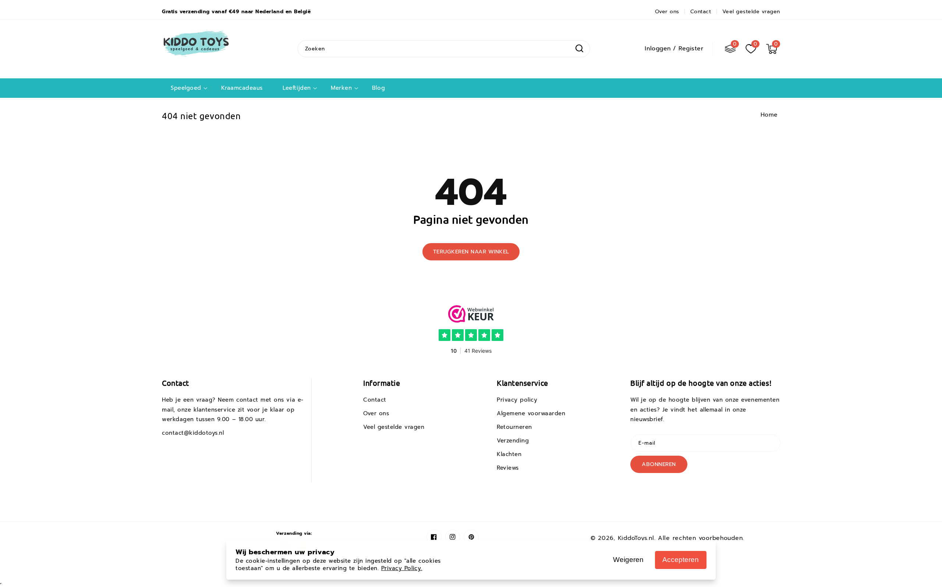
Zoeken (579, 48)
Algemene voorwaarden (531, 413)
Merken (341, 88)
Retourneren (514, 427)
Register (691, 48)
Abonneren (659, 464)
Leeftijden (297, 88)
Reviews (508, 468)
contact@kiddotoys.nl (193, 433)
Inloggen (657, 48)
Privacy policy (517, 400)
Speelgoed (186, 88)
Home (769, 114)
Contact (374, 400)
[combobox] (443, 48)
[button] (771, 48)
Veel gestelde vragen (394, 427)
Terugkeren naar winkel (471, 252)
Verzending (513, 441)
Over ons (376, 413)
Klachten (509, 454)
